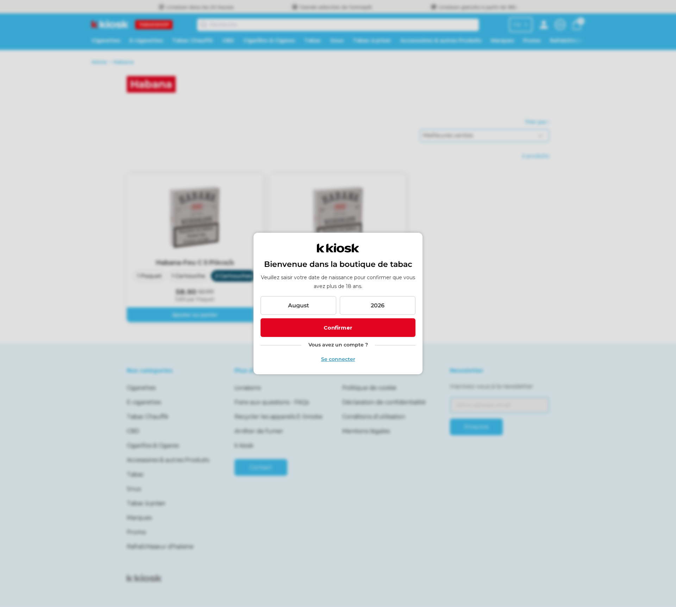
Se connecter (338, 359)
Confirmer (338, 327)
